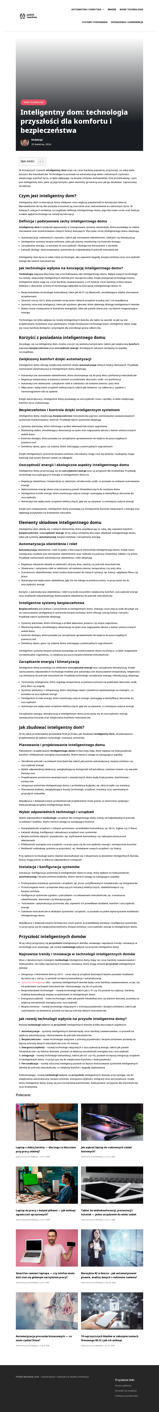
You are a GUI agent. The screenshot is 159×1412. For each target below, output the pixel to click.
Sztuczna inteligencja (33, 982)
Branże (112, 9)
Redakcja (34, 1156)
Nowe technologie (131, 9)
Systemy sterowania (95, 22)
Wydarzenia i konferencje (127, 22)
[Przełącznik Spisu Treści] (39, 161)
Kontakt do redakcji (126, 1390)
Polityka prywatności (126, 1395)
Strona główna (123, 1385)
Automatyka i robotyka (86, 9)
